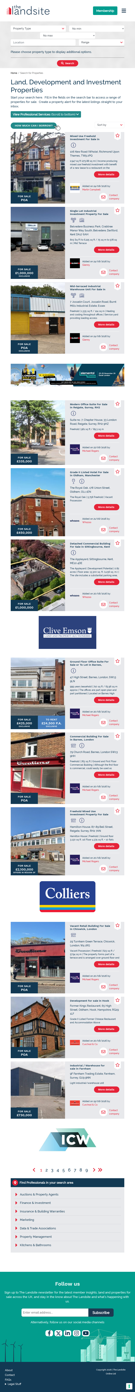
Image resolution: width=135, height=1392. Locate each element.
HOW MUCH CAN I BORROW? (34, 125)
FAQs (8, 1379)
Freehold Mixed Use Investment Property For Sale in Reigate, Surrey (89, 813)
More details (106, 174)
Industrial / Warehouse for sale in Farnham (87, 1067)
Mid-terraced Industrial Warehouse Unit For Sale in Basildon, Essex (87, 288)
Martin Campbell (91, 189)
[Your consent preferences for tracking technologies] (129, 1386)
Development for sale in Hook (89, 1000)
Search (69, 63)
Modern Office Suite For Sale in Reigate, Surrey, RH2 (88, 406)
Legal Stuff (14, 1384)
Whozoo (86, 522)
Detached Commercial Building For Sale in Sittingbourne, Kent (90, 545)
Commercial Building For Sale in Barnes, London (89, 738)
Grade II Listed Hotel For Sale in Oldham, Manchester (89, 474)
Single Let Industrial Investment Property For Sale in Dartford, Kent (89, 212)
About (9, 1370)
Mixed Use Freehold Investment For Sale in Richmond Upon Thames (86, 138)
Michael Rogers (90, 451)
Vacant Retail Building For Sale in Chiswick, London (90, 927)
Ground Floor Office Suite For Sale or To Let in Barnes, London (89, 663)
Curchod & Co (89, 1044)
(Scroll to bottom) (44, 114)
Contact (10, 1375)
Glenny (86, 265)
